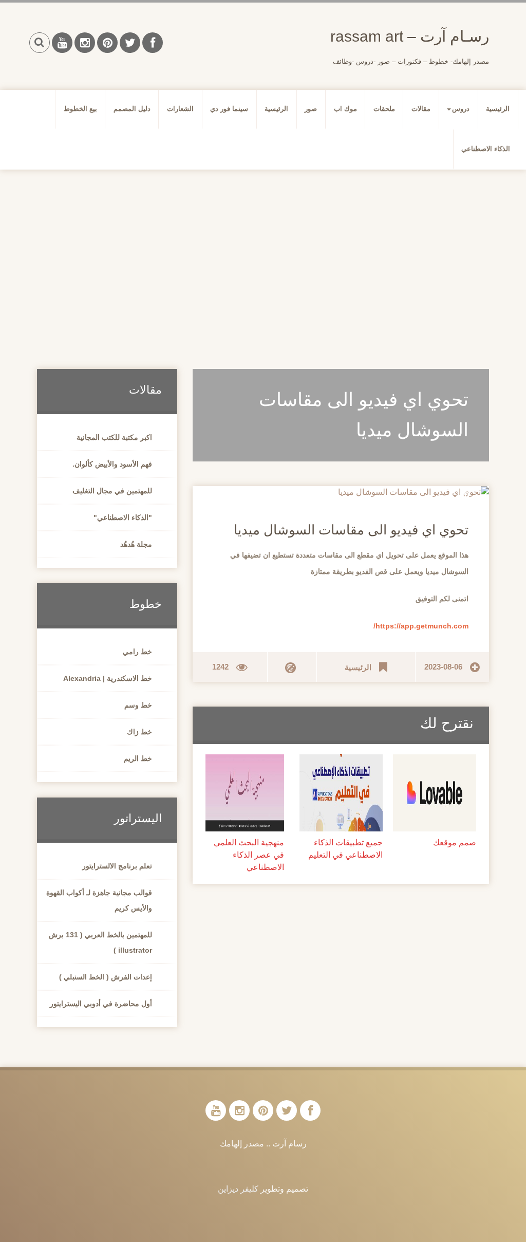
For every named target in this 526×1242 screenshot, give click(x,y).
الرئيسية (498, 109)
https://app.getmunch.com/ (420, 626)
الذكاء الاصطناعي (485, 149)
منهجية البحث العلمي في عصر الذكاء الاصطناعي (249, 855)
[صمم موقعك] (434, 792)
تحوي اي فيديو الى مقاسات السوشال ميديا (351, 529)
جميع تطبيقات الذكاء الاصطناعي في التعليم (345, 848)
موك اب (345, 109)
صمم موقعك (454, 842)
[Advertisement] (263, 257)
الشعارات (180, 109)
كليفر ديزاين (238, 1188)
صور (311, 109)
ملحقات (384, 109)
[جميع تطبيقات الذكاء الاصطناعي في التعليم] (341, 792)
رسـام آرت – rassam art (409, 36)
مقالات (420, 109)
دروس (460, 109)
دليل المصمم (132, 109)
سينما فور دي (229, 109)
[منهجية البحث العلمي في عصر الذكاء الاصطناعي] (244, 792)
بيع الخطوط (80, 109)
